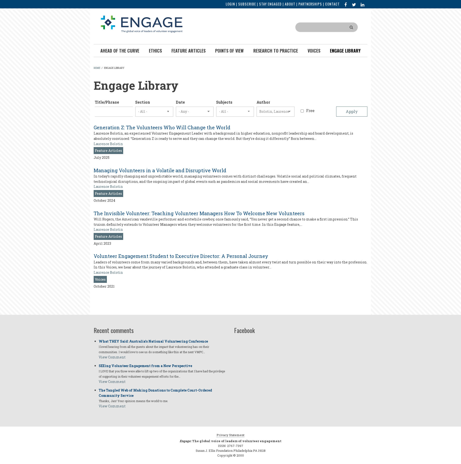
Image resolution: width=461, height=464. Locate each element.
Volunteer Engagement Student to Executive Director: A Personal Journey (181, 256)
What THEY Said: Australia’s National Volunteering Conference (153, 341)
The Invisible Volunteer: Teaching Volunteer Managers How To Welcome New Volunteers (199, 213)
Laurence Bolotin (108, 144)
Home (97, 68)
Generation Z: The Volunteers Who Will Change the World (162, 127)
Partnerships (310, 3)
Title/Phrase (107, 102)
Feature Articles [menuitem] (188, 51)
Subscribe (247, 3)
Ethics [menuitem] (155, 51)
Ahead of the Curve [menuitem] (119, 51)
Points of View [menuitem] (229, 51)
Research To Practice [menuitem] (275, 51)
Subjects (224, 102)
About (290, 3)
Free (310, 110)
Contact (332, 3)
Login (230, 3)
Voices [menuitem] (314, 51)
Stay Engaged (270, 3)
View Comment (112, 357)
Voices (100, 279)
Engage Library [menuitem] (345, 51)
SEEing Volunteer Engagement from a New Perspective (145, 365)
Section (142, 102)
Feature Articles (108, 150)
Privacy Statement (230, 435)
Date (180, 102)
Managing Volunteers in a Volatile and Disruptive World (160, 170)
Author (263, 102)
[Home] (141, 23)
